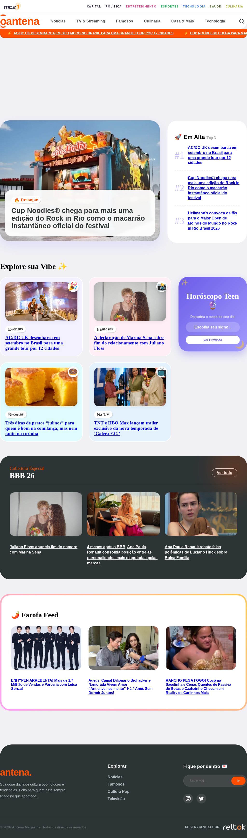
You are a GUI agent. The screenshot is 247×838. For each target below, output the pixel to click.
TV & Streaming (90, 21)
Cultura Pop (119, 791)
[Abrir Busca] (241, 21)
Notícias (58, 21)
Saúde (215, 6)
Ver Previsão (212, 340)
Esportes (169, 6)
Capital (94, 6)
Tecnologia (194, 6)
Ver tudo (224, 473)
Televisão (116, 799)
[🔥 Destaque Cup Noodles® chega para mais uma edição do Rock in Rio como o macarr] (80, 240)
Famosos (124, 21)
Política (113, 6)
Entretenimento (141, 6)
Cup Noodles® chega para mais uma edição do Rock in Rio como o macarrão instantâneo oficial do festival (214, 188)
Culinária (234, 6)
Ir (238, 781)
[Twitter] (201, 798)
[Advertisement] (123, 79)
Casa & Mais (182, 21)
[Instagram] (188, 798)
